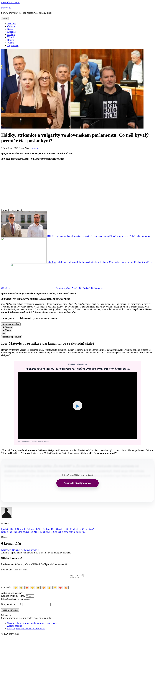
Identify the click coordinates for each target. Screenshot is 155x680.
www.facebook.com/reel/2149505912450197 (35, 441)
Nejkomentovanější (30, 550)
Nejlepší (16, 550)
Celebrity (11, 26)
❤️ (60, 587)
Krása (10, 29)
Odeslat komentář (10, 610)
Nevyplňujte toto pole (11, 604)
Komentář (7, 587)
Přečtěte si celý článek (77, 483)
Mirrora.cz (6, 7)
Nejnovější (6, 550)
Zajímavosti (12, 45)
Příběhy (11, 34)
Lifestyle (11, 31)
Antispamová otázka (12, 593)
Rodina (10, 40)
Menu (4, 18)
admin (35, 148)
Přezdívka (7, 569)
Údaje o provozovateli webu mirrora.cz (26, 628)
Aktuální (11, 23)
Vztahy (10, 42)
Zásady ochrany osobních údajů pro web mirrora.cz (31, 623)
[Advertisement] (77, 184)
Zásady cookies (14, 626)
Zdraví (10, 37)
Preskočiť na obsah (10, 2)
